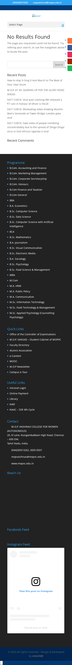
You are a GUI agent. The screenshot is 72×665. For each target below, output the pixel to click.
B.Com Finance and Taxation (26, 189)
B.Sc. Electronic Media (22, 253)
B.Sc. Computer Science (23, 211)
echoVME (37, 656)
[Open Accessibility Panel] (1, 663)
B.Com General (18, 195)
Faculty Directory (19, 345)
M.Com (14, 280)
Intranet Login (18, 388)
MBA (12, 275)
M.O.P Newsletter (20, 366)
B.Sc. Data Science (20, 216)
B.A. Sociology (18, 258)
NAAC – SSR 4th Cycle (22, 409)
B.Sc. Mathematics (20, 237)
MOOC (13, 361)
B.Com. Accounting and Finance (28, 168)
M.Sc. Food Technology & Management (32, 307)
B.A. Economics (18, 205)
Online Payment (19, 393)
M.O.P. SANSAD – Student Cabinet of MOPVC (35, 339)
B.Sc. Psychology (19, 264)
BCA (12, 231)
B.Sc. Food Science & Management (30, 269)
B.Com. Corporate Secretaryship (28, 178)
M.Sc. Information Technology (27, 302)
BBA (12, 200)
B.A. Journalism (18, 242)
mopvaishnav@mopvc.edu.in (28, 456)
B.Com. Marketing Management (28, 173)
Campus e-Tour (18, 372)
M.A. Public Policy (20, 291)
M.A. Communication (22, 296)
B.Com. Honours (19, 184)
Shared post (31, 627)
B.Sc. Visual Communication (26, 248)
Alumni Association (21, 350)
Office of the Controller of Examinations (33, 334)
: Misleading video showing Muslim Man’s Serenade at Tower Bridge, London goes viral (35, 113)
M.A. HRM (15, 286)
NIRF (12, 404)
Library (14, 399)
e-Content (15, 356)
